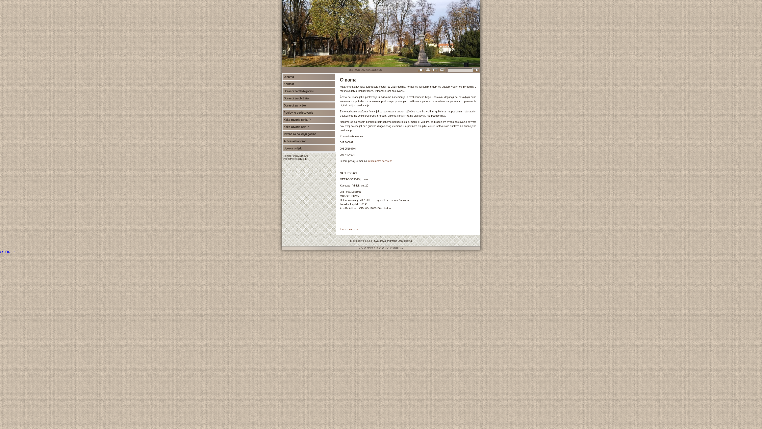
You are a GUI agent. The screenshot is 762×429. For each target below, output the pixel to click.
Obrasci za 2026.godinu (351, 70)
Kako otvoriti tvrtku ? (297, 120)
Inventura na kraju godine (300, 134)
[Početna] (421, 69)
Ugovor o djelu (293, 148)
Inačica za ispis (349, 229)
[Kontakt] (435, 69)
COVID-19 (7, 251)
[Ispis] (442, 69)
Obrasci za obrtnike (296, 98)
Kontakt (289, 84)
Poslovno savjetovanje (298, 112)
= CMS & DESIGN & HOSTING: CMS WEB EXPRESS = (381, 248)
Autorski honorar (295, 141)
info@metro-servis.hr (380, 160)
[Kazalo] (428, 69)
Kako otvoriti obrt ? (296, 127)
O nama (289, 77)
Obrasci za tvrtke (295, 105)
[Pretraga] (476, 70)
